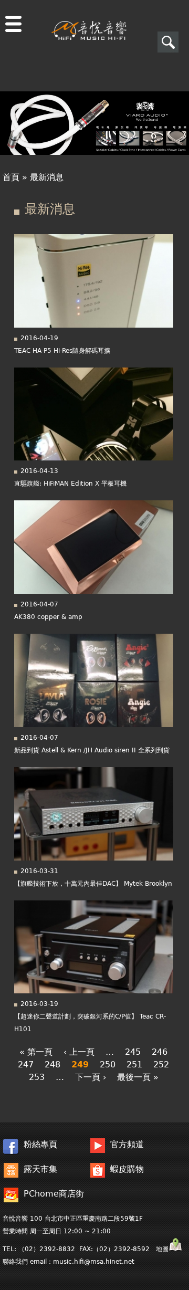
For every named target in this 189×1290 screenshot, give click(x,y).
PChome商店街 (54, 1194)
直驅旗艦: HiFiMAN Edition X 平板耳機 (70, 483)
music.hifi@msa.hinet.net (93, 1261)
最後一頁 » (138, 1077)
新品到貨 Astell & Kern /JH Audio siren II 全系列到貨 (92, 750)
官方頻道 (127, 1144)
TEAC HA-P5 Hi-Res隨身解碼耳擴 (62, 350)
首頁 (11, 177)
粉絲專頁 (40, 1144)
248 (52, 1064)
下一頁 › (90, 1077)
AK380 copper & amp (48, 617)
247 (26, 1064)
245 (133, 1052)
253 (37, 1077)
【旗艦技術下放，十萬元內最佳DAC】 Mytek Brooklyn (93, 883)
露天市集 (40, 1169)
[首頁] (89, 20)
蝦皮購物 (127, 1169)
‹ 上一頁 (79, 1052)
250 (108, 1064)
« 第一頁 (35, 1052)
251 (134, 1064)
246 (159, 1052)
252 (161, 1064)
